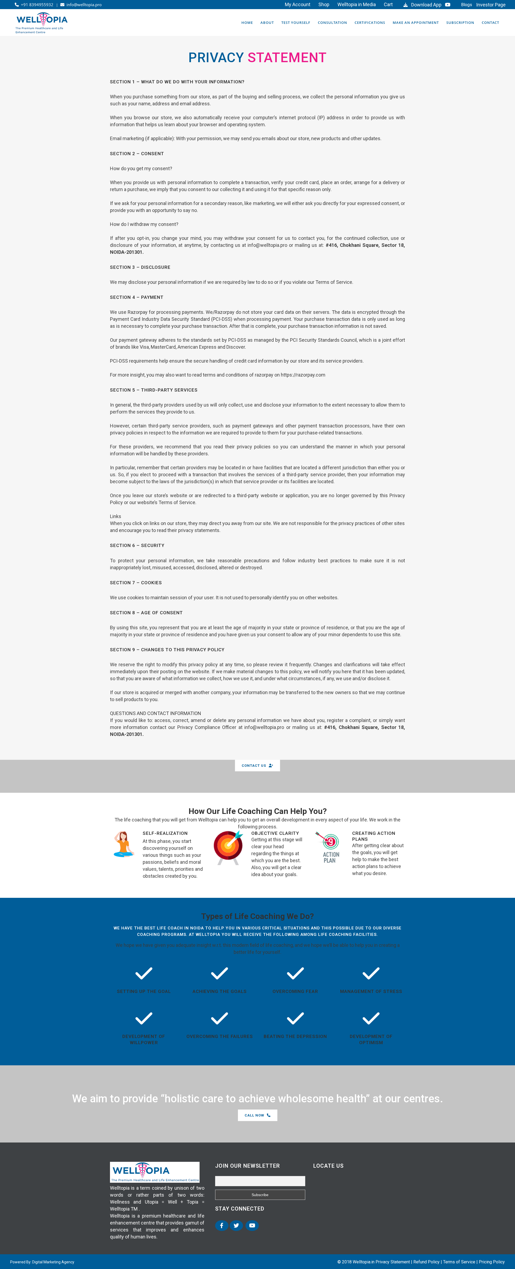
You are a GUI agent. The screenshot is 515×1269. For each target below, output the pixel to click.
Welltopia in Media (356, 4)
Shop (323, 4)
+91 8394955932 (36, 4)
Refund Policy (426, 1261)
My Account (297, 4)
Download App (425, 5)
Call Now (254, 1115)
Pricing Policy (492, 1261)
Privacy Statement (393, 1261)
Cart (388, 4)
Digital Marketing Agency (53, 1262)
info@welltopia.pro (83, 4)
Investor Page (491, 5)
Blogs (466, 4)
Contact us (254, 766)
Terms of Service (459, 1261)
